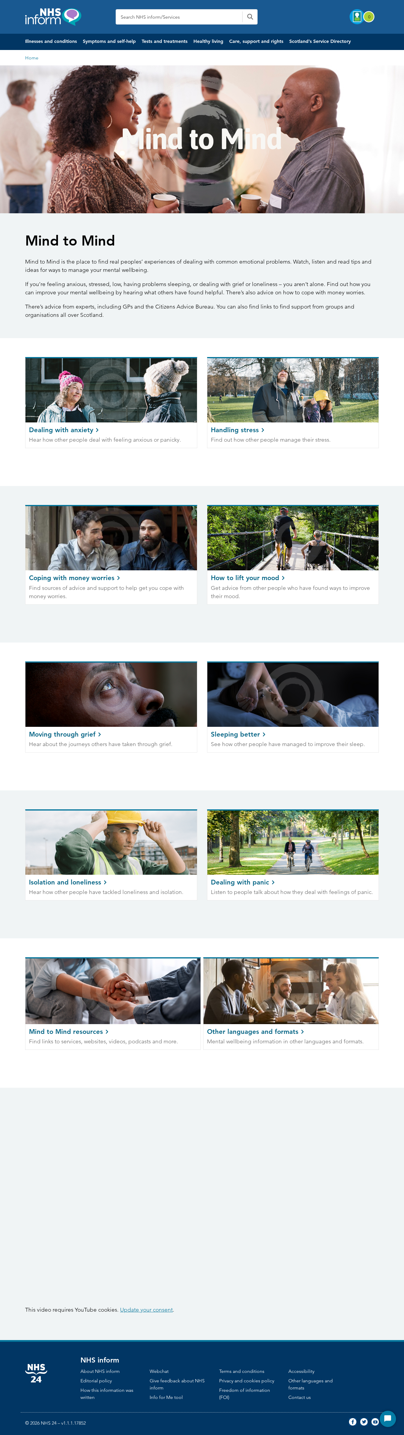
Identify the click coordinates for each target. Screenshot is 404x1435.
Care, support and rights (256, 41)
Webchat (159, 1371)
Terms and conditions (241, 1371)
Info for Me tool (166, 1397)
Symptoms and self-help (109, 41)
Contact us (299, 1397)
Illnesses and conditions (51, 41)
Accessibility (301, 1371)
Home (31, 58)
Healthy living (208, 41)
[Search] (250, 17)
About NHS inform (100, 1371)
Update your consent (146, 1309)
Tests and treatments (165, 41)
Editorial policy (96, 1381)
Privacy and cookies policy (246, 1381)
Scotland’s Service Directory (320, 41)
